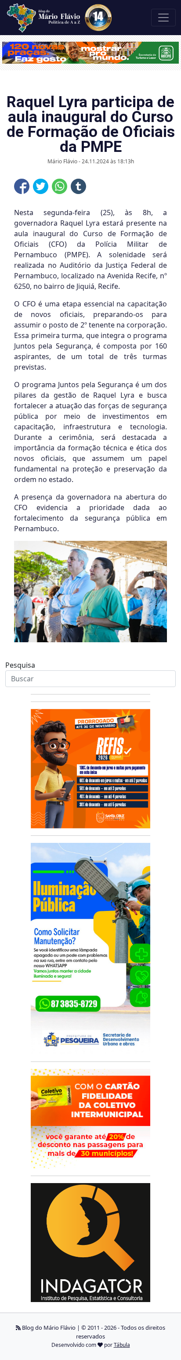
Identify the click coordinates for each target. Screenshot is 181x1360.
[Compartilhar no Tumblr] (78, 186)
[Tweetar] (40, 186)
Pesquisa (20, 665)
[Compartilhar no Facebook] (21, 186)
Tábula (122, 1345)
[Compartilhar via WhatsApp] (59, 186)
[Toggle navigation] (163, 17)
